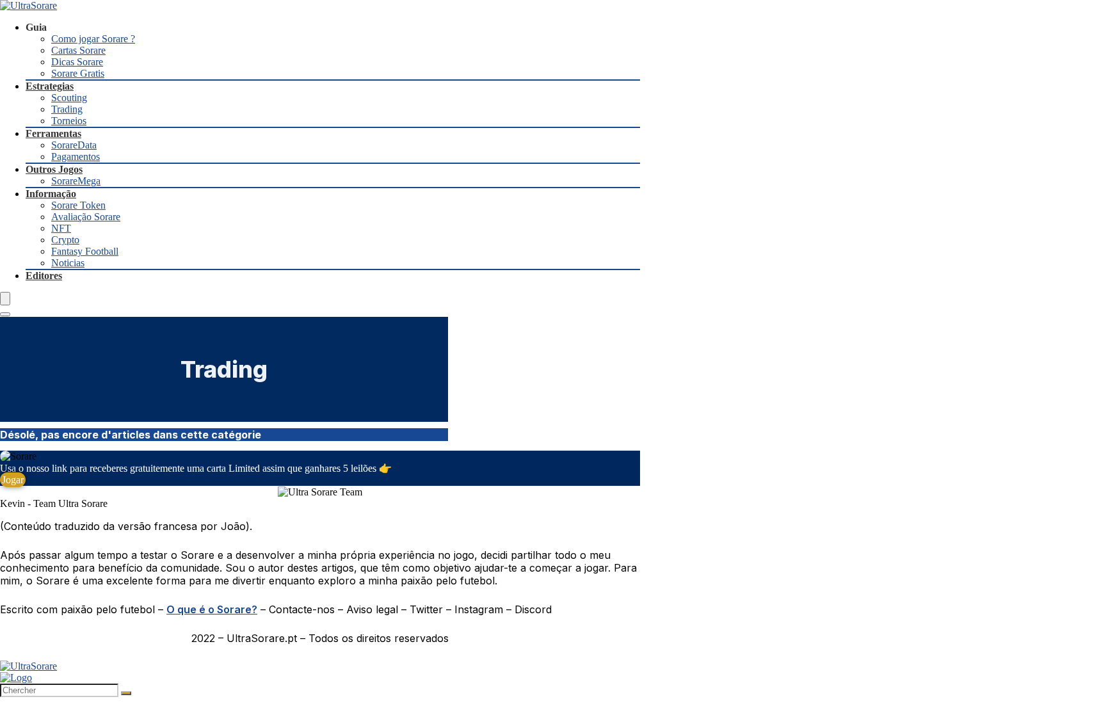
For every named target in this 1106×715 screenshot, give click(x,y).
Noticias (67, 262)
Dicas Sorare (77, 61)
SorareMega (75, 180)
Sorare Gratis (77, 73)
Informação (51, 193)
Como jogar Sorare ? (93, 38)
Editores (44, 275)
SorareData (74, 145)
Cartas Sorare (78, 50)
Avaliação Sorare (85, 216)
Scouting (69, 97)
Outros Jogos (54, 169)
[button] (13, 479)
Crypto (65, 239)
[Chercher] (126, 693)
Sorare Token (78, 205)
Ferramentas (53, 133)
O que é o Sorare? (211, 609)
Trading (67, 109)
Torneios (68, 120)
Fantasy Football (84, 251)
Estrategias (50, 86)
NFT (61, 228)
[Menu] (5, 298)
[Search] (5, 314)
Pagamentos (75, 156)
